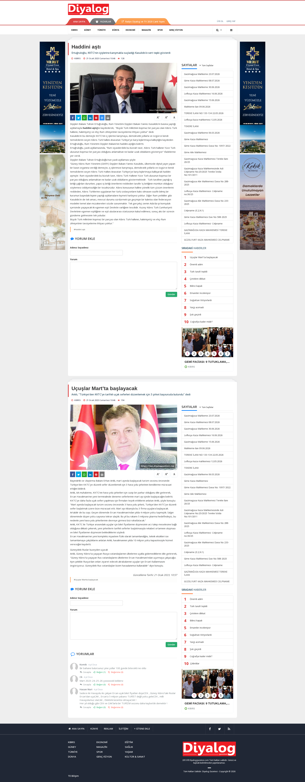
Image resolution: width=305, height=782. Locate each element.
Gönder (171, 294)
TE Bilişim (73, 775)
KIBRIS (74, 30)
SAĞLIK (129, 746)
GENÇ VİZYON (176, 30)
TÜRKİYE (101, 30)
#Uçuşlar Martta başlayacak (86, 579)
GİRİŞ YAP (231, 21)
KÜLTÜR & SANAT (135, 756)
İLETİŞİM (123, 728)
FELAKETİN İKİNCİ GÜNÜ (202, 703)
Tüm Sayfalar (208, 65)
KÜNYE (94, 728)
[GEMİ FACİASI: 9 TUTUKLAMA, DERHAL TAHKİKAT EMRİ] (207, 344)
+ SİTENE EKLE (142, 728)
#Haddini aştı (79, 229)
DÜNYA (115, 30)
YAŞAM (129, 751)
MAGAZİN (146, 30)
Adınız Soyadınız (79, 247)
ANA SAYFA (79, 21)
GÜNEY (87, 30)
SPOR (160, 30)
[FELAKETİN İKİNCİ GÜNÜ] (207, 686)
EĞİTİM (129, 742)
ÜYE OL (220, 21)
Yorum (73, 259)
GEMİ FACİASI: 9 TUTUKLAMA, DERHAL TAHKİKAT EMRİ (207, 361)
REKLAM (108, 728)
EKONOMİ (130, 30)
